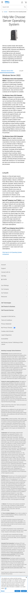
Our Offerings (5, 285)
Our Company (5, 289)
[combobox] (14, 7)
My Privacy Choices (6, 327)
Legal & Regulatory (6, 335)
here (14, 401)
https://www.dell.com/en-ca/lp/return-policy (12, 567)
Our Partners (4, 293)
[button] (22, 2)
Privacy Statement (6, 324)
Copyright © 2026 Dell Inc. (8, 316)
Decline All (17, 591)
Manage (3, 591)
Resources (4, 296)
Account (3, 264)
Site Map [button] (3, 276)
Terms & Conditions (6, 320)
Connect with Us (5, 272)
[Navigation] (2, 2)
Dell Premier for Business (8, 306)
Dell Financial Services (7, 310)
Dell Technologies (6, 303)
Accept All (24, 591)
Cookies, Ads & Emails (7, 331)
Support (3, 268)
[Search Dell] (25, 7)
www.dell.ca (19, 372)
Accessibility (4, 338)
